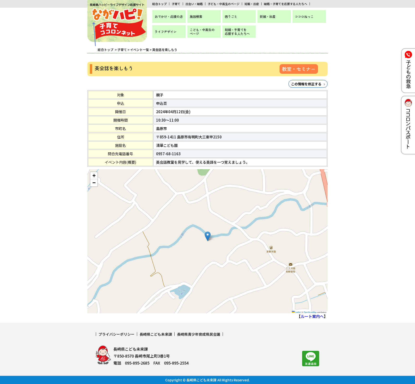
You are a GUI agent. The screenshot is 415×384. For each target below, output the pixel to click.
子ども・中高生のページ (223, 3)
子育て (176, 3)
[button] (208, 236)
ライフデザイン (166, 31)
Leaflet (297, 312)
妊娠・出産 (251, 3)
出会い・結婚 (194, 3)
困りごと (231, 16)
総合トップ (159, 3)
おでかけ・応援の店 (169, 16)
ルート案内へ (312, 316)
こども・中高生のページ (202, 31)
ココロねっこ (304, 16)
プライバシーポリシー (116, 334)
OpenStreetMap (310, 312)
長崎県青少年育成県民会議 (198, 334)
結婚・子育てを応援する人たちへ (285, 3)
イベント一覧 (139, 49)
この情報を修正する (306, 83)
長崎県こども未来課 (156, 334)
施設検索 (196, 16)
